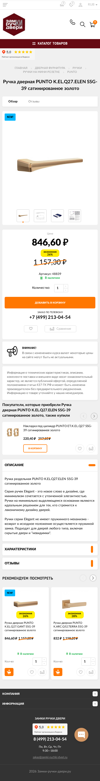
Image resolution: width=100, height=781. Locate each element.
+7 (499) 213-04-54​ (72, 22)
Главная (21, 68)
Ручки (77, 68)
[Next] (93, 578)
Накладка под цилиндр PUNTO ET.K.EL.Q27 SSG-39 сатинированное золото (57, 428)
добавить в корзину (50, 302)
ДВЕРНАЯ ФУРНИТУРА (50, 68)
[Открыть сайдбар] (5, 4)
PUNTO (72, 72)
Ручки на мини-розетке (41, 72)
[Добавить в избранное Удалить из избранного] (31, 328)
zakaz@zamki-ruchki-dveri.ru (50, 757)
